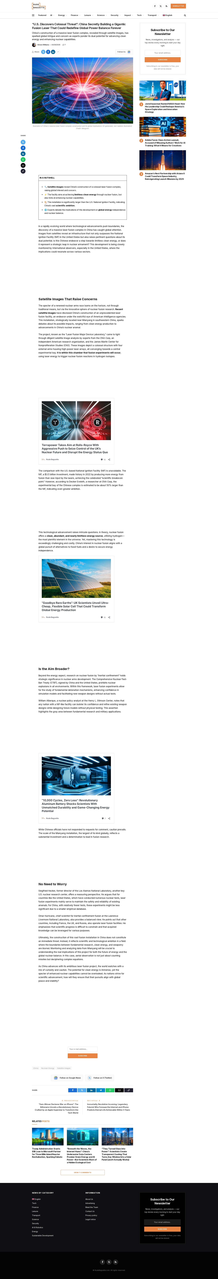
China (35, 1068)
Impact (128, 15)
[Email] (23, 165)
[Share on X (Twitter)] (43, 52)
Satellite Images (63, 1068)
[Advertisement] (82, 152)
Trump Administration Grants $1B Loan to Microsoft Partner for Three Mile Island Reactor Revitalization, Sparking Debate (47, 1152)
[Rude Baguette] (39, 6)
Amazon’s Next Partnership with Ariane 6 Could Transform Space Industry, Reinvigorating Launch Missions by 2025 (165, 176)
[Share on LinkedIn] (53, 52)
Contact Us (89, 1211)
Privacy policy (91, 1215)
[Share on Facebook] (48, 52)
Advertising (90, 1203)
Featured (42, 15)
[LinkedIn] (23, 153)
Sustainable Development (42, 1235)
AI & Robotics (37, 1227)
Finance (74, 15)
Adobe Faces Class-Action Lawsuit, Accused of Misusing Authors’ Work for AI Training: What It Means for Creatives (165, 143)
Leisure (87, 15)
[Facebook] (23, 148)
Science (101, 15)
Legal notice (90, 1219)
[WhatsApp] (23, 159)
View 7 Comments (82, 1172)
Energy (61, 15)
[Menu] (33, 15)
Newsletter (178, 6)
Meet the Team (91, 1207)
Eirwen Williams (43, 45)
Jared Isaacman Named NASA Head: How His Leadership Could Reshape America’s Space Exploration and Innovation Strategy (165, 108)
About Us (89, 1199)
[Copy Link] (23, 171)
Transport (152, 15)
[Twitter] (23, 142)
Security (114, 15)
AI (51, 15)
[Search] (185, 15)
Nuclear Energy (47, 1068)
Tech (139, 15)
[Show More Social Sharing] (58, 52)
